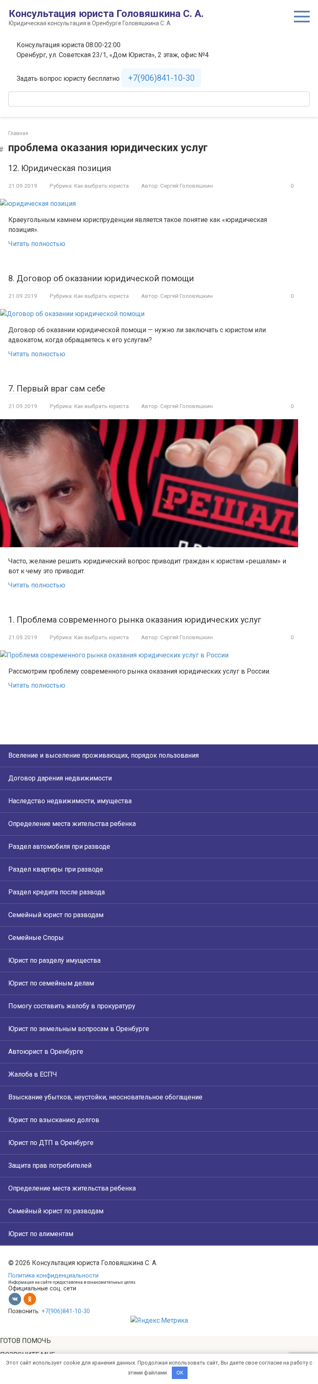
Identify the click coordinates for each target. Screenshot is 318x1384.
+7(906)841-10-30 (161, 78)
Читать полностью (36, 244)
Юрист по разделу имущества (54, 960)
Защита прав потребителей (50, 1165)
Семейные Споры (36, 938)
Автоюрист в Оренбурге (45, 1052)
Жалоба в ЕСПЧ (32, 1074)
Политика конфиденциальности (53, 1275)
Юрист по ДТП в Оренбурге (51, 1143)
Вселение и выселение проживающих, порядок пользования (103, 755)
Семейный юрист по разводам (56, 915)
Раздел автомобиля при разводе (59, 846)
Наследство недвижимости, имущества (70, 801)
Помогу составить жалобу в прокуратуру (71, 1006)
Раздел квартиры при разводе (55, 869)
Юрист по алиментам (40, 1234)
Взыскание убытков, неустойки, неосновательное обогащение (105, 1097)
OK (179, 1373)
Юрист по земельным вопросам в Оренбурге (78, 1029)
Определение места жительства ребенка (72, 824)
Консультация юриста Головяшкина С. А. (106, 13)
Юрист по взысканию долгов (53, 1120)
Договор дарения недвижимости (60, 778)
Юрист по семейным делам (51, 983)
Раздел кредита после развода (56, 892)
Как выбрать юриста (101, 185)
